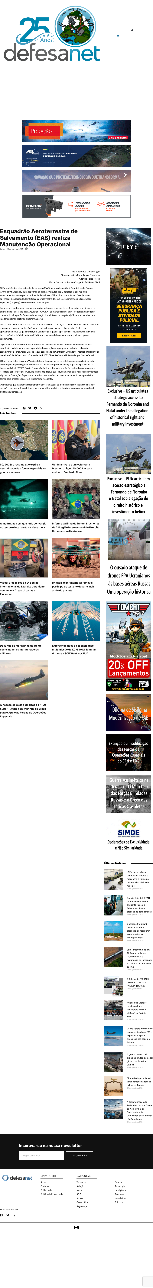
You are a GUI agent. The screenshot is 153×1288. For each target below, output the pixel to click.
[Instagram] (14, 1215)
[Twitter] (7, 1215)
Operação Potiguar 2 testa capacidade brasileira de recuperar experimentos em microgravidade (138, 931)
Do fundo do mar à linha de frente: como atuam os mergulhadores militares (21, 649)
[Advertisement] (76, 86)
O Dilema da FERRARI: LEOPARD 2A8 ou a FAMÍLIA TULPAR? (138, 982)
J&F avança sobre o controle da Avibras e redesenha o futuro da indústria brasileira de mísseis (138, 879)
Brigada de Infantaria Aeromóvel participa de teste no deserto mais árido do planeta (73, 586)
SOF (26, 249)
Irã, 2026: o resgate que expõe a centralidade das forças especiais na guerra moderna (23, 468)
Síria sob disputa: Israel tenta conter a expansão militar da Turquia (139, 1081)
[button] (132, 30)
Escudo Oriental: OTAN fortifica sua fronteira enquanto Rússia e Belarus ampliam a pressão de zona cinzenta (140, 905)
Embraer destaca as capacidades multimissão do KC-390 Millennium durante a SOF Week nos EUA (74, 649)
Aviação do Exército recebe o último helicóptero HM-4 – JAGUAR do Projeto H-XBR (138, 1009)
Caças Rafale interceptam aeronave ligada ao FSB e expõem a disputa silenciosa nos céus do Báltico (140, 1035)
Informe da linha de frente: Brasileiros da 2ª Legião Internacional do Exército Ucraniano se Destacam (76, 527)
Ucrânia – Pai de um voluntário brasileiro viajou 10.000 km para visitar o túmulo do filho (72, 468)
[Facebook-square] (1, 1215)
